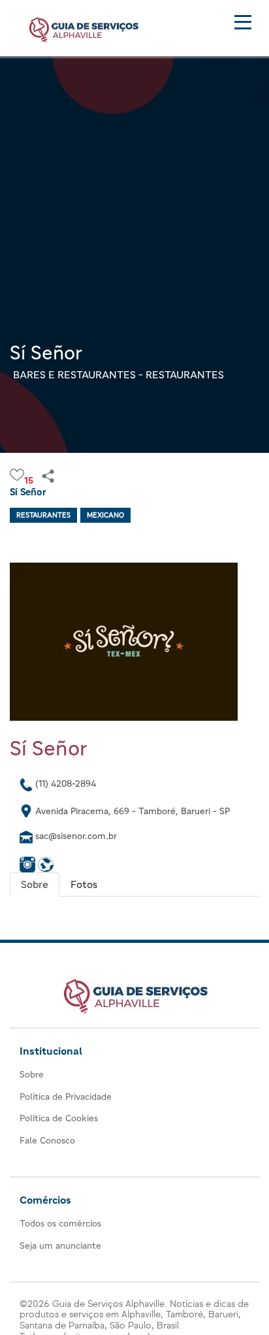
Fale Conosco (47, 1140)
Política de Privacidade (66, 1096)
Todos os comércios (60, 1223)
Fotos (84, 884)
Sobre (34, 884)
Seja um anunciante (60, 1245)
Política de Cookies (59, 1118)
